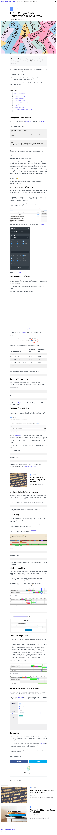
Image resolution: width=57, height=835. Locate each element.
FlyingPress (20, 403)
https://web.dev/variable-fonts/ (34, 329)
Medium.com (28, 121)
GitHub (43, 121)
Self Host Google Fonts (19, 107)
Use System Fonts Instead (19, 93)
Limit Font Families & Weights (20, 95)
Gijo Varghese (14, 19)
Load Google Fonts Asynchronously (21, 102)
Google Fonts (23, 332)
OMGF (11, 692)
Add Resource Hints (18, 105)
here (35, 655)
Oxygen (42, 224)
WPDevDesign (17, 272)
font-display (18, 435)
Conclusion (16, 110)
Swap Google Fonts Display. (30, 466)
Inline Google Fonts (18, 103)
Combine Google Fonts (19, 98)
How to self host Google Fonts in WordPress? (24, 109)
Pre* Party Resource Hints (20, 616)
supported (33, 530)
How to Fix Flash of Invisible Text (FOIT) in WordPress (37, 480)
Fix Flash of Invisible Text (19, 100)
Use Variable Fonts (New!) (19, 96)
